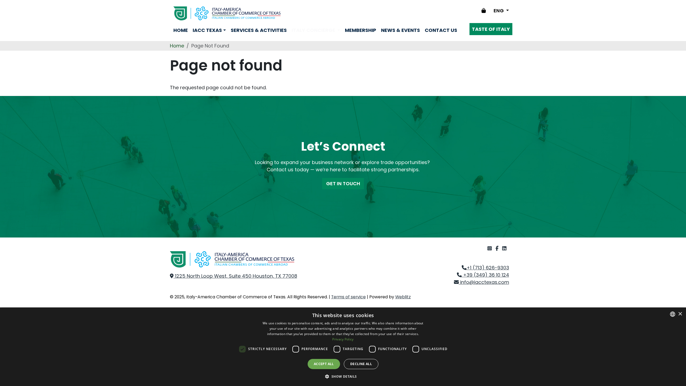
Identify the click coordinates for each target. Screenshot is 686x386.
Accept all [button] (324, 364)
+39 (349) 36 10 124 (485, 275)
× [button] (680, 314)
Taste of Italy (491, 29)
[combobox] (672, 314)
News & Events (400, 30)
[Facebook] (497, 248)
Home (180, 30)
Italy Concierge (314, 30)
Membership (360, 30)
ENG (499, 10)
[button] (343, 376)
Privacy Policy (342, 339)
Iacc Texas (207, 30)
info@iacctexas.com (484, 282)
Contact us (441, 30)
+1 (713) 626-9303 (488, 267)
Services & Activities (259, 30)
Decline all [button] (361, 364)
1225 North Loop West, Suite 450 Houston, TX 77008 (235, 276)
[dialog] (343, 346)
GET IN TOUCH (343, 183)
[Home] (227, 13)
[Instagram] (490, 248)
